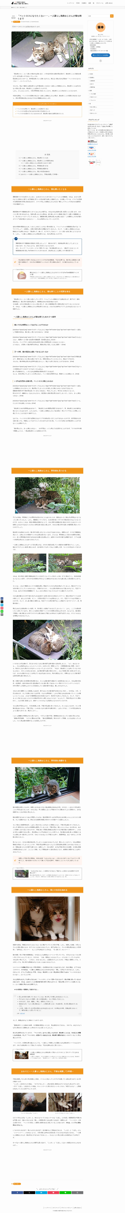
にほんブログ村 (92, 150)
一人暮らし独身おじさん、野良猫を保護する (34, 168)
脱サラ (92, 84)
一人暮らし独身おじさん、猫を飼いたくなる (34, 158)
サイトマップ (56, 1207)
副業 (90, 90)
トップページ (47, 1207)
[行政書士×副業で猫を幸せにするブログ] (19, 3)
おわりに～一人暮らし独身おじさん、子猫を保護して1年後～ (40, 174)
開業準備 (92, 87)
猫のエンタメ (93, 113)
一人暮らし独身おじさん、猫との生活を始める (35, 171)
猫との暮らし (16, 21)
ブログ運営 (93, 94)
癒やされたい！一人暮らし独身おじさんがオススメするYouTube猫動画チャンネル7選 (54, 273)
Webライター (93, 97)
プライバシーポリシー (66, 1207)
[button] (17, 1192)
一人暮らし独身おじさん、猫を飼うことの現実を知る (37, 160)
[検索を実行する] (112, 16)
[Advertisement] (47, 133)
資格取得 (92, 80)
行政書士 (91, 77)
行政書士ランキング (93, 144)
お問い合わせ (77, 1207)
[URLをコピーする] (77, 1192)
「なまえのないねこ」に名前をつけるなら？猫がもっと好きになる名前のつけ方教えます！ (54, 872)
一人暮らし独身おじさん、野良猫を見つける (34, 166)
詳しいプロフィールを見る (100, 55)
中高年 (91, 74)
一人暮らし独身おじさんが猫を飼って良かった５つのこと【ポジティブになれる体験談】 (54, 1053)
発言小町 (22, 1013)
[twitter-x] (100, 61)
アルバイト (93, 100)
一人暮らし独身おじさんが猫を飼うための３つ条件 (37, 163)
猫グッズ (92, 110)
